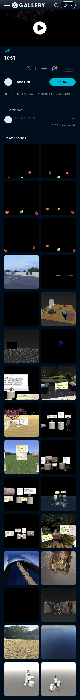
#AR (7, 50)
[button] (56, 5)
